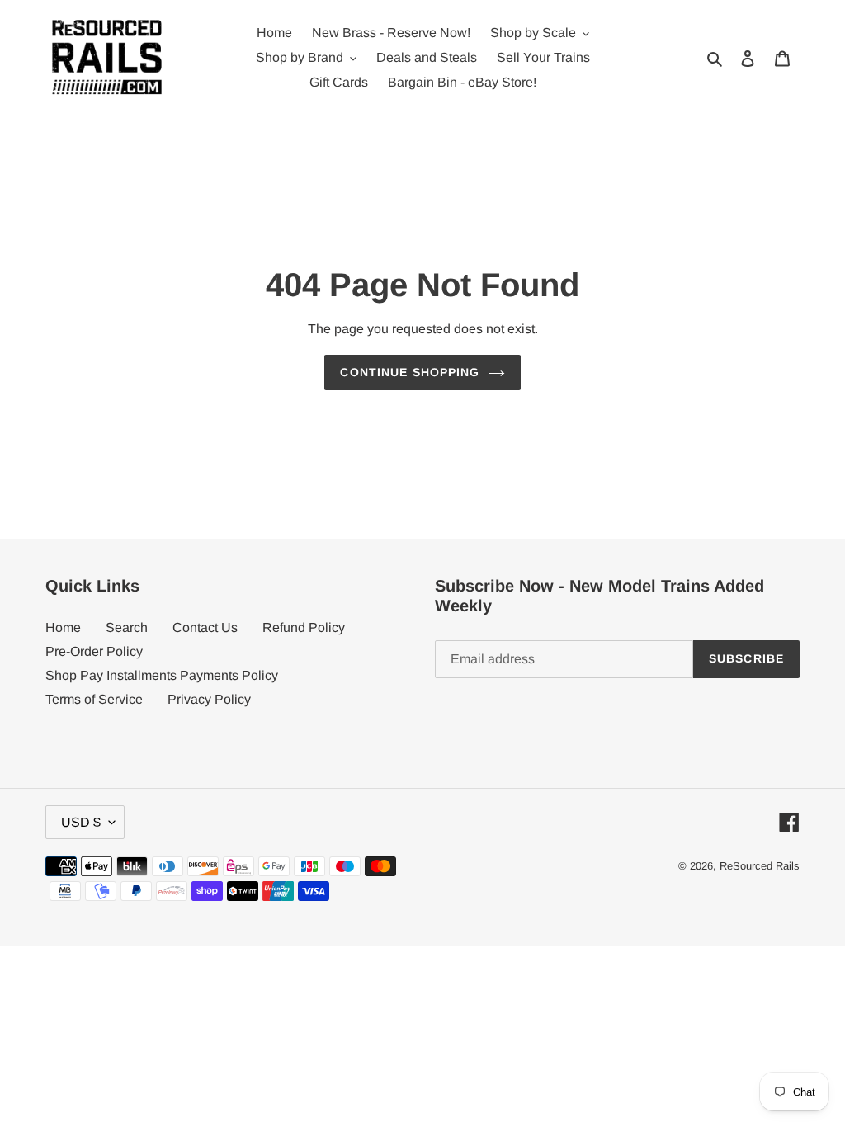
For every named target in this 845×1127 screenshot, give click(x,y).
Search (127, 627)
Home (63, 627)
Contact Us (205, 627)
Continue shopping (409, 372)
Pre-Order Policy (94, 651)
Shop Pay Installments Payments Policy (161, 675)
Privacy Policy (209, 699)
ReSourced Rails (760, 866)
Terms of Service (94, 699)
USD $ (81, 822)
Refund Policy (303, 627)
